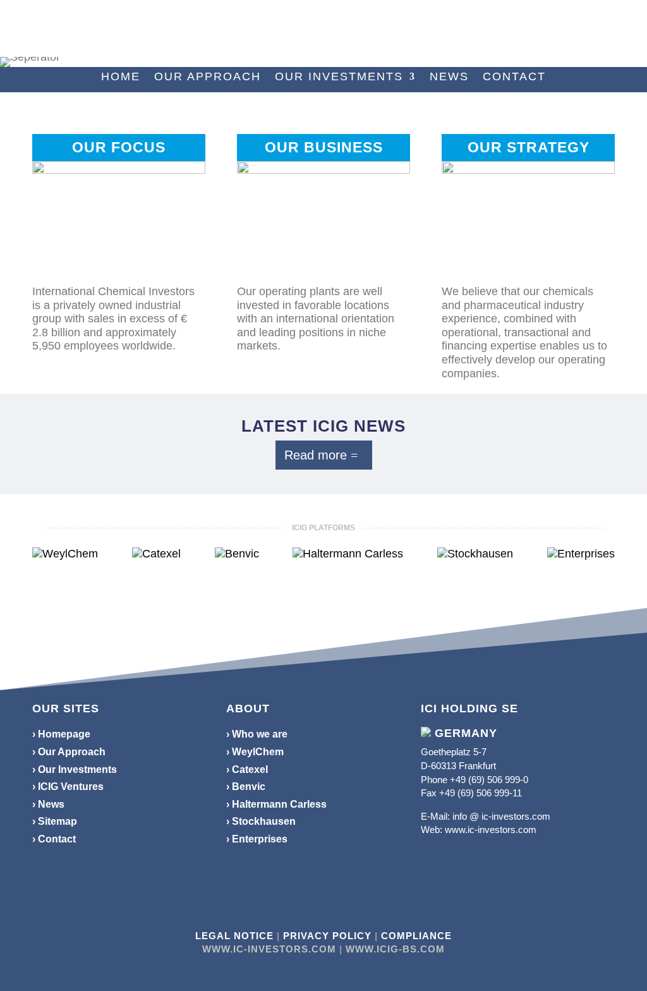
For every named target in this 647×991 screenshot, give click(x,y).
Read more (315, 455)
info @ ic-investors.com (501, 816)
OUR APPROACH (207, 77)
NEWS (449, 77)
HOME (120, 77)
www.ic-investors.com (490, 829)
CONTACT (514, 77)
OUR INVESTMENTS (339, 77)
